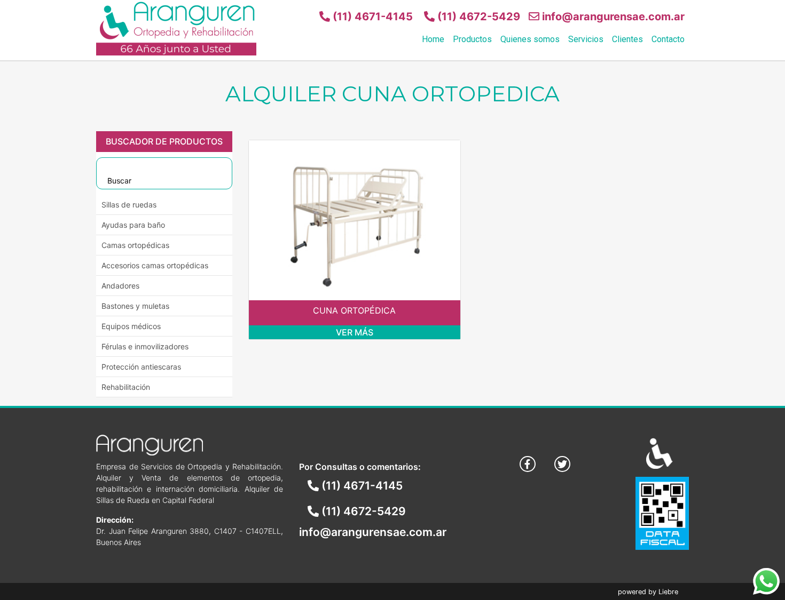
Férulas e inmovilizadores (145, 346)
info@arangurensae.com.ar (612, 16)
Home (433, 39)
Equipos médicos (131, 326)
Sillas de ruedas (128, 204)
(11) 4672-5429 (477, 16)
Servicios (585, 39)
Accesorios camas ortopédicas (154, 265)
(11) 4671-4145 (371, 16)
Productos (472, 39)
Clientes (627, 39)
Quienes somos (530, 39)
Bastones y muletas (135, 305)
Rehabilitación (125, 386)
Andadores (120, 285)
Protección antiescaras (141, 366)
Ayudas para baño (133, 224)
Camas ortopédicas (135, 245)
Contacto (668, 39)
